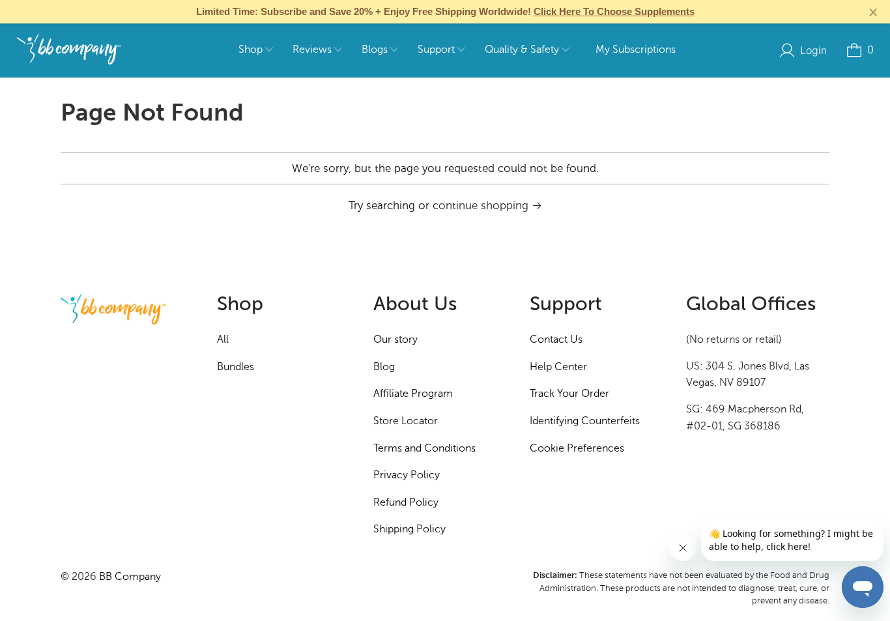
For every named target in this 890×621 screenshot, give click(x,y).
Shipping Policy (409, 529)
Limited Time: (445, 11)
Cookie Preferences (577, 448)
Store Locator (405, 421)
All (223, 339)
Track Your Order (569, 393)
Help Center (558, 367)
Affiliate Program (413, 393)
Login (813, 50)
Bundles (235, 367)
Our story (395, 339)
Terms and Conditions (424, 448)
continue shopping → (487, 205)
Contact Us (556, 339)
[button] (255, 50)
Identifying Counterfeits (585, 421)
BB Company (130, 577)
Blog (384, 367)
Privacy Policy (406, 475)
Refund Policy (405, 502)
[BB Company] (68, 50)
